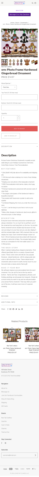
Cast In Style (5, 425)
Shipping (4, 402)
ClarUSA (4, 421)
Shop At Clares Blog (7, 399)
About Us (4, 388)
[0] (35, 3)
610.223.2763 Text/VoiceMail (10, 376)
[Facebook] (1, 443)
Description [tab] (6, 146)
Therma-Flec (5, 432)
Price (4, 77)
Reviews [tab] (4, 296)
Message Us (5, 392)
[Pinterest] (5, 443)
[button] (19, 14)
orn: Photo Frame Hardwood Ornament (12, 349)
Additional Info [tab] (8, 302)
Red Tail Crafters (6, 66)
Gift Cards (4, 406)
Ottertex (4, 428)
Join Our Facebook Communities (11, 395)
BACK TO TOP (19, 10)
